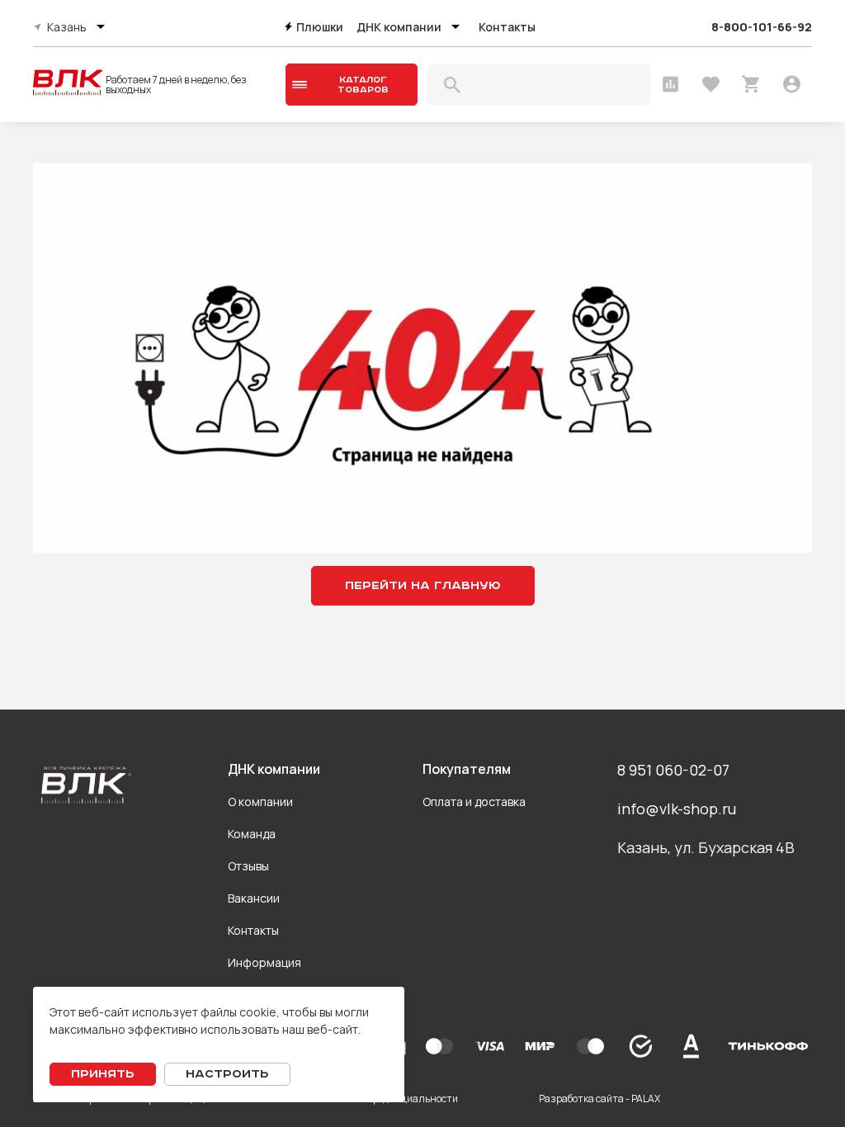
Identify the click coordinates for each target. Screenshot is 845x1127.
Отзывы (248, 866)
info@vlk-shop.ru (676, 808)
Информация (264, 962)
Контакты (507, 27)
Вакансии (254, 898)
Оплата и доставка (474, 801)
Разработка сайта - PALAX (599, 1099)
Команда (252, 834)
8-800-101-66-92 (761, 27)
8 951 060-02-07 (673, 770)
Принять (103, 1074)
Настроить (227, 1074)
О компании (260, 801)
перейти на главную (423, 585)
